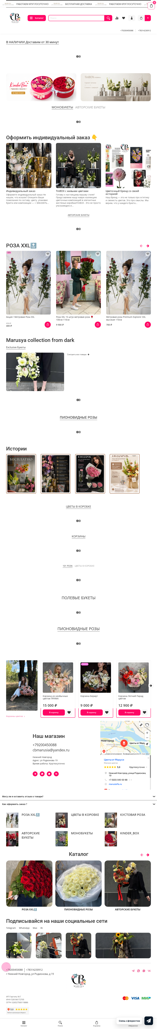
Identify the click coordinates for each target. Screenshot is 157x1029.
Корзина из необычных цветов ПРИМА (55, 697)
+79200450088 (126, 30)
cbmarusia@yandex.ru (51, 750)
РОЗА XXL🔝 (31, 815)
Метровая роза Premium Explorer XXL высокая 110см (126, 318)
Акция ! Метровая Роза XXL (20, 317)
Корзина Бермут (89, 696)
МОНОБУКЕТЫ (82, 833)
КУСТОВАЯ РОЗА (132, 815)
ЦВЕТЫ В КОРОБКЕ (85, 815)
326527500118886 (20, 1002)
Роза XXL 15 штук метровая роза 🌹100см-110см (74, 318)
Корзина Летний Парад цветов (130, 697)
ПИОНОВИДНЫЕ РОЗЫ (78, 909)
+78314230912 (144, 30)
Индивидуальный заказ (20, 191)
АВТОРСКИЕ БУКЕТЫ (31, 835)
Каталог (39, 18)
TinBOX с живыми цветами (72, 191)
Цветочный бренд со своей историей (122, 192)
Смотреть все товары (76, 354)
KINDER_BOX (129, 833)
